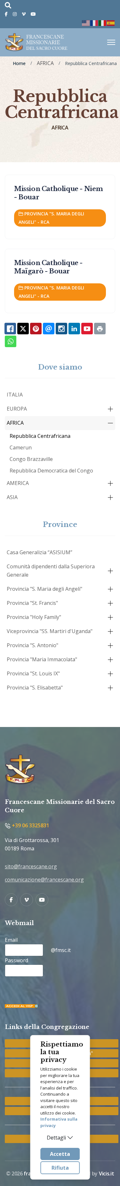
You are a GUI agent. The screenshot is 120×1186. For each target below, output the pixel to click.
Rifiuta (60, 1167)
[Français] (94, 22)
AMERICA (18, 483)
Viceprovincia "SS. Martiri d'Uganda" (49, 631)
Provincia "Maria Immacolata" (42, 659)
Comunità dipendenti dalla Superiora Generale (51, 570)
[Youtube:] (87, 328)
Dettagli (56, 1137)
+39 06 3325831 (30, 825)
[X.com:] (23, 328)
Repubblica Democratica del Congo (51, 470)
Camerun (21, 447)
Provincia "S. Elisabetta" (35, 687)
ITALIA (15, 394)
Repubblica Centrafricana (40, 435)
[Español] (111, 22)
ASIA (12, 497)
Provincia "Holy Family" (34, 617)
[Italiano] (103, 22)
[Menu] (111, 42)
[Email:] (48, 328)
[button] (110, 409)
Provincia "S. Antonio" (32, 645)
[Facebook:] (10, 328)
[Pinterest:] (36, 328)
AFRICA (15, 422)
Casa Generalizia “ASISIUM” (39, 552)
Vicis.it (106, 1173)
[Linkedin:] (74, 328)
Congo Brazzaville (31, 459)
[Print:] (100, 328)
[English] (86, 22)
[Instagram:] (61, 328)
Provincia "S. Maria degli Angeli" (44, 588)
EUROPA (17, 408)
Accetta (60, 1153)
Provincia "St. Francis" (32, 602)
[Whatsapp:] (10, 341)
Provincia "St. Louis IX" (33, 673)
